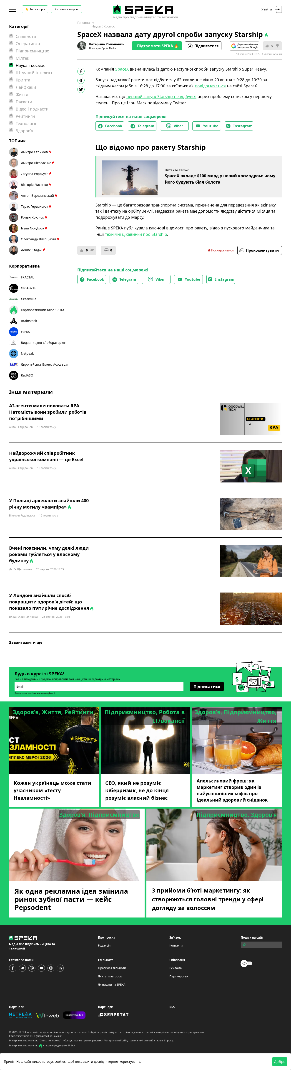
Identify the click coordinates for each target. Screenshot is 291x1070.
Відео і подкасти (32, 109)
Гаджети (24, 101)
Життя (22, 94)
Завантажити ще (25, 642)
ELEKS (25, 332)
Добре (279, 1061)
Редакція (104, 945)
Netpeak (27, 353)
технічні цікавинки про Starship (136, 234)
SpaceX (122, 69)
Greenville (28, 299)
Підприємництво (32, 51)
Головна (83, 22)
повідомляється (210, 86)
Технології (26, 123)
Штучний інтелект (34, 72)
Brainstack (29, 321)
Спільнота (26, 36)
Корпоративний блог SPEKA (42, 310)
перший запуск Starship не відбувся (161, 96)
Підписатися (206, 45)
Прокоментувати (262, 250)
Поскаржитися (222, 250)
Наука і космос (103, 26)
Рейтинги (25, 116)
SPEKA (22, 1032)
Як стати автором (66, 9)
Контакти (176, 945)
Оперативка (28, 43)
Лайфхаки (26, 87)
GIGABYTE (28, 288)
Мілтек (22, 58)
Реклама (175, 968)
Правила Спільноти (112, 968)
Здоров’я (24, 130)
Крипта (23, 80)
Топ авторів (37, 9)
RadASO (27, 375)
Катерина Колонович (106, 44)
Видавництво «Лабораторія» (43, 342)
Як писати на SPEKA (111, 984)
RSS (172, 1007)
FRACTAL (27, 277)
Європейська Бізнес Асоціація (44, 364)
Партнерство (178, 976)
